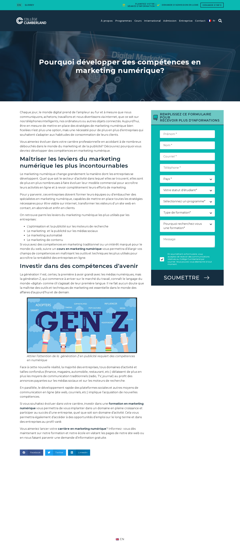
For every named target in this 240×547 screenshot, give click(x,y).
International (152, 20)
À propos (107, 20)
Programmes (123, 20)
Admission (170, 20)
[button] (220, 20)
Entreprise (186, 20)
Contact (200, 20)
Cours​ (138, 20)
